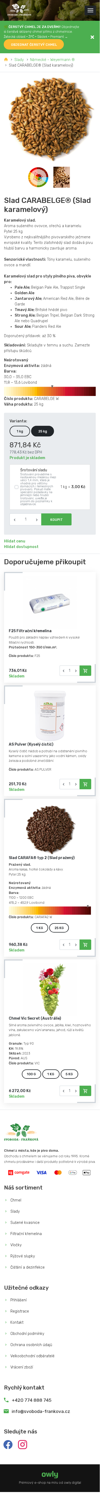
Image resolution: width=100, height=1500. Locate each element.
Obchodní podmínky (26, 1333)
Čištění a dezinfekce (27, 1267)
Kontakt (16, 1322)
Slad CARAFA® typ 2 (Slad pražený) (42, 858)
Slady (19, 60)
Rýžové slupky (22, 1256)
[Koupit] (85, 670)
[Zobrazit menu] (90, 10)
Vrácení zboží (21, 1367)
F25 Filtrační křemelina (30, 631)
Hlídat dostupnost (21, 547)
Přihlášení (18, 1300)
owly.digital (72, 1483)
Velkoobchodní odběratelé (32, 1356)
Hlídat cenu (14, 541)
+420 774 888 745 (31, 1400)
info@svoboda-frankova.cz (41, 1411)
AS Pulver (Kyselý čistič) (31, 744)
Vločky (15, 1245)
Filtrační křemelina (25, 1234)
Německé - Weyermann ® (52, 60)
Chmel (15, 1200)
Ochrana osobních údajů (30, 1345)
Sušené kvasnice (24, 1222)
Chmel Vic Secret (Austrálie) (35, 1018)
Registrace (19, 1311)
